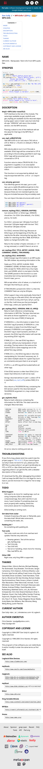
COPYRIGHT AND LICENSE (12, 46)
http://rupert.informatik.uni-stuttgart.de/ (22, 709)
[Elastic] (22, 740)
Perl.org (27, 730)
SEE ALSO (6, 49)
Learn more (27, 10)
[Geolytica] (6, 746)
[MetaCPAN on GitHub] (18, 764)
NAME (5, 25)
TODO (5, 36)
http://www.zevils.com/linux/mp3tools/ (20, 669)
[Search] (27, 3)
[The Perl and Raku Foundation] (26, 751)
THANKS (6, 38)
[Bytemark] (23, 736)
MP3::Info (10, 74)
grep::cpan (23, 727)
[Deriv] (11, 740)
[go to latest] (27, 15)
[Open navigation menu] (32, 3)
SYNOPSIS (6, 28)
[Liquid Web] (31, 746)
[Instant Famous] (21, 746)
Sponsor (13, 727)
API (20, 730)
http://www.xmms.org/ (13, 717)
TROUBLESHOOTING (10, 33)
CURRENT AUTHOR (9, 41)
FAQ (37, 727)
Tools (15, 730)
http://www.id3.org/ (13, 694)
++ (33, 16)
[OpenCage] (18, 751)
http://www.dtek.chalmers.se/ (16, 686)
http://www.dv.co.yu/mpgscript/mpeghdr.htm (21, 678)
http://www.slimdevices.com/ (16, 661)
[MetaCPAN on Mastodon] (26, 764)
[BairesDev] (10, 736)
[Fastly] (32, 740)
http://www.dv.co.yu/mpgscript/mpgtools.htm (22, 677)
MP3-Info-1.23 (21, 15)
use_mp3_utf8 (19, 380)
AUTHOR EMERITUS (10, 43)
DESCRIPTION (8, 31)
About (6, 727)
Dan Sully (6, 15)
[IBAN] (13, 746)
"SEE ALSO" (18, 460)
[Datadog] (35, 736)
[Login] (36, 3)
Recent (31, 727)
